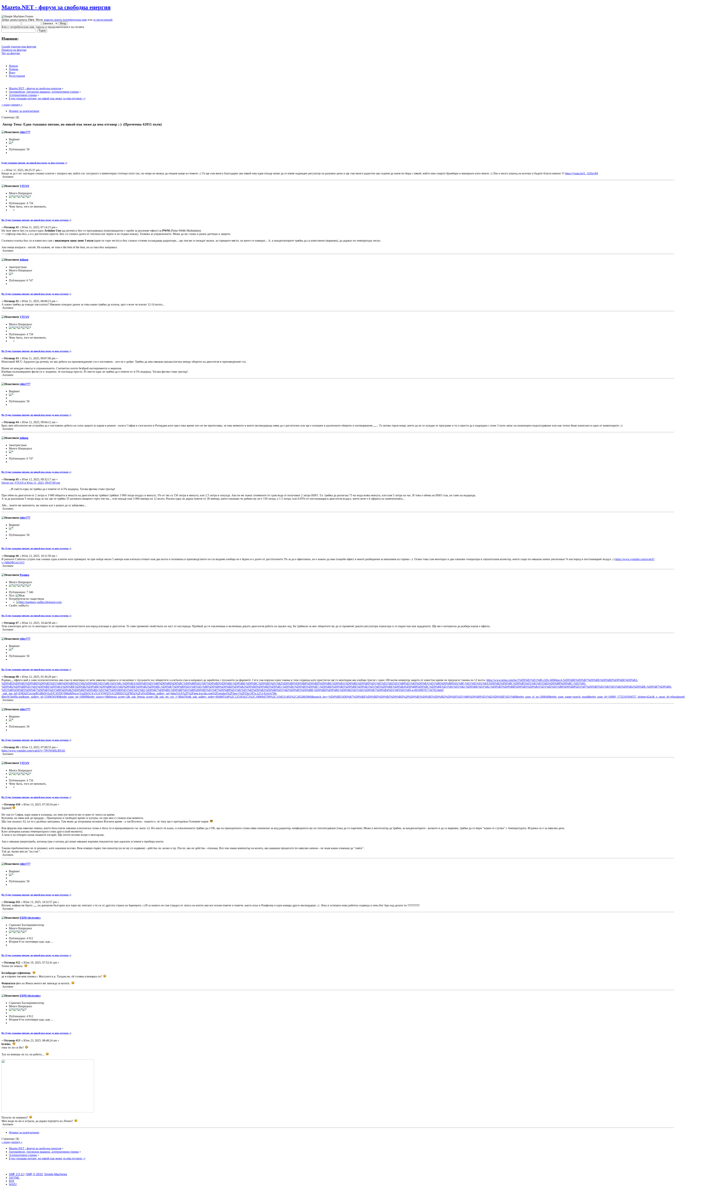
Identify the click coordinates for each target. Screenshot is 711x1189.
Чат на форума (10, 53)
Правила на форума (13, 49)
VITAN (24, 186)
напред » (16, 104)
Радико (24, 574)
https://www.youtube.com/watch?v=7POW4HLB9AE (33, 750)
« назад (6, 104)
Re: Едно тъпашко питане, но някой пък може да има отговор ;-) (36, 220)
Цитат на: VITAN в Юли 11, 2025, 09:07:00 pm (30, 482)
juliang (24, 259)
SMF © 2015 (34, 1174)
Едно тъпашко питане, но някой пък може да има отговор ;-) (34, 162)
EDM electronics (30, 917)
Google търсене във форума (18, 46)
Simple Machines (55, 1174)
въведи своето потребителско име (65, 19)
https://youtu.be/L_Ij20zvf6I (581, 173)
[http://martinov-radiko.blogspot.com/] (39, 602)
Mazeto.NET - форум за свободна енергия (56, 7)
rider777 (25, 132)
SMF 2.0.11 (16, 1174)
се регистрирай (102, 19)
